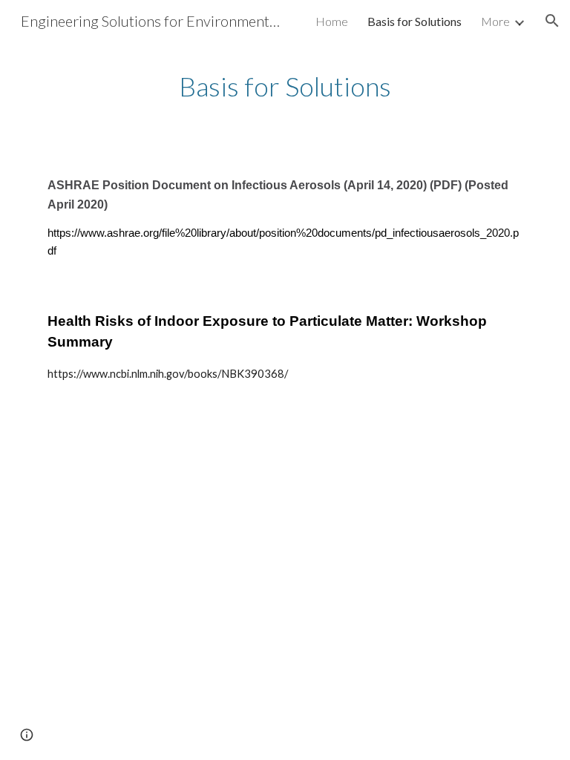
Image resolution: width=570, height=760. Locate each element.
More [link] (495, 21)
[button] (552, 21)
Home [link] (331, 21)
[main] (285, 86)
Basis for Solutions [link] (414, 21)
